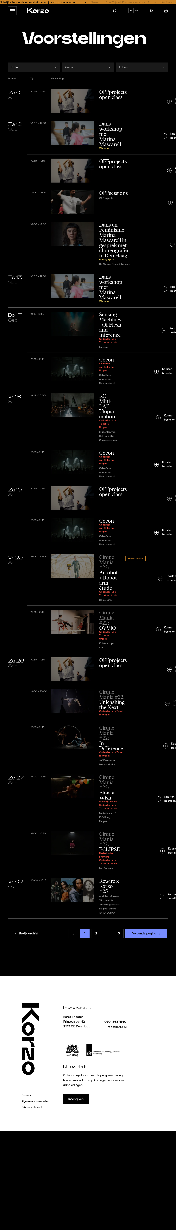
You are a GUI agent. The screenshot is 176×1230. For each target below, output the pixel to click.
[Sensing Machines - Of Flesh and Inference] (88, 330)
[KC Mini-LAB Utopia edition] (88, 417)
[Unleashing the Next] (88, 703)
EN (136, 10)
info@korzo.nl (116, 1027)
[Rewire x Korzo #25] (88, 896)
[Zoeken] (116, 10)
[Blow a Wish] (88, 798)
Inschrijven (76, 1099)
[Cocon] (88, 371)
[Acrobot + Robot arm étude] (88, 577)
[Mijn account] (151, 11)
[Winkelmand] (166, 11)
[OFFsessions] (88, 202)
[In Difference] (88, 745)
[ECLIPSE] (88, 850)
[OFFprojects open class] (88, 101)
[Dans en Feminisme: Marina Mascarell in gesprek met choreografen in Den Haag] (88, 244)
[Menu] (12, 10)
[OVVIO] (88, 629)
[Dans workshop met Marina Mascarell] (88, 135)
